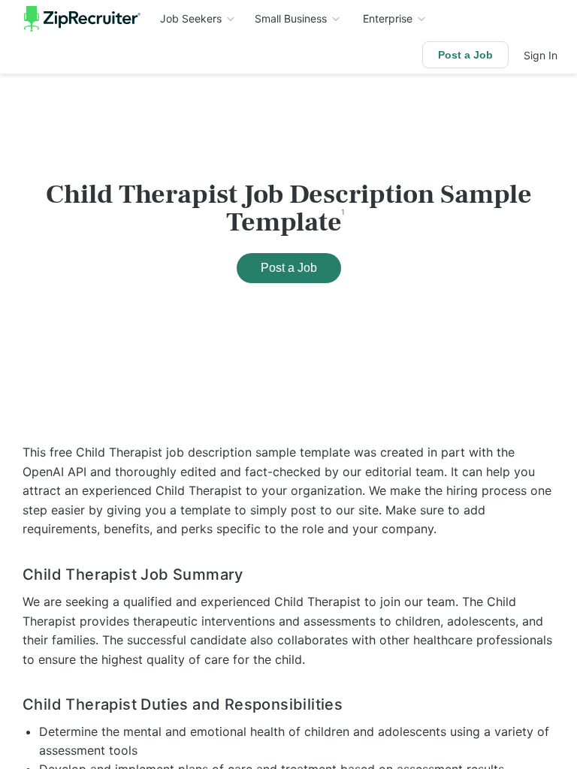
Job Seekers (191, 18)
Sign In (540, 55)
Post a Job (465, 55)
